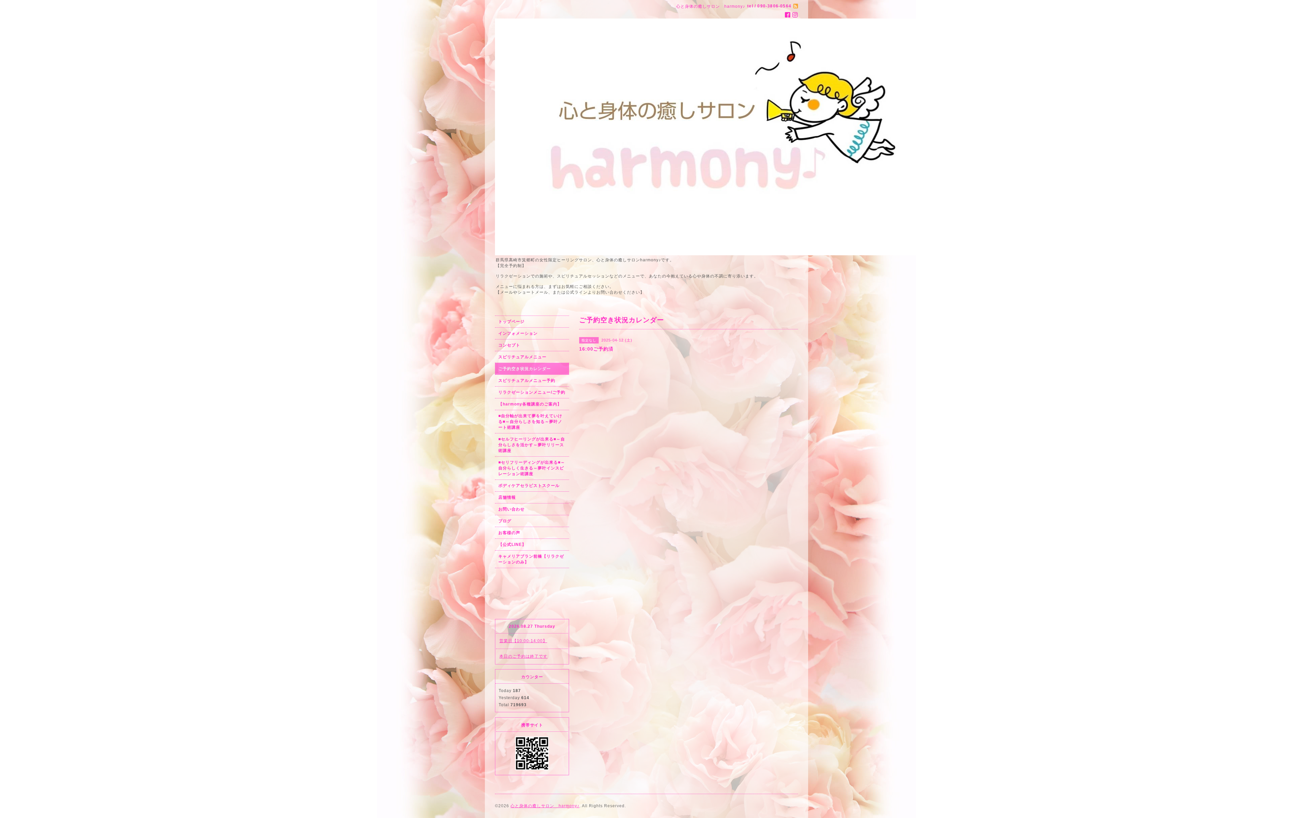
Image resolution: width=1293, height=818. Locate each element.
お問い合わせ (511, 509)
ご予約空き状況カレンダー (524, 368)
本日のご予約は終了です (523, 656)
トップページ (511, 321)
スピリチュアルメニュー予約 (526, 380)
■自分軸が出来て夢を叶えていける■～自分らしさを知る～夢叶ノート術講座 (530, 422)
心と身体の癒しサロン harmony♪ (544, 806)
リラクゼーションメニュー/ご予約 (531, 392)
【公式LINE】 (512, 544)
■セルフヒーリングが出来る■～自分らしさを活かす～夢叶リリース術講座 (531, 445)
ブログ (504, 521)
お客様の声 (509, 532)
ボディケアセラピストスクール (529, 485)
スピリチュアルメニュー (522, 357)
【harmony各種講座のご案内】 (530, 404)
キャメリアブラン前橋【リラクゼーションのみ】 (531, 559)
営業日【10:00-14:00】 (523, 641)
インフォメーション (518, 333)
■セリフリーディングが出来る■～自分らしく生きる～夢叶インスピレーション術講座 (531, 468)
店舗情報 (507, 497)
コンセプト (509, 345)
